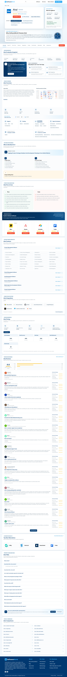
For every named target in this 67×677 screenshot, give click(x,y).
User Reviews (34, 45)
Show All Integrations (59, 311)
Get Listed (52, 661)
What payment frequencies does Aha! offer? (12, 579)
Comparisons (48, 45)
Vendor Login (52, 663)
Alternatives (40, 45)
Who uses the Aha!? (8, 599)
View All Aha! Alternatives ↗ (58, 535)
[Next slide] (62, 94)
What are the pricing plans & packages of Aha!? (13, 576)
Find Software (43, 661)
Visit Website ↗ (61, 45)
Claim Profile (21, 9)
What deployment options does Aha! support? (13, 602)
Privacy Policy (53, 675)
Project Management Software (28, 20)
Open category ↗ (58, 272)
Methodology (42, 665)
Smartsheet (42, 545)
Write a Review (51, 1)
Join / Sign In (58, 1)
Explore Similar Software (35, 16)
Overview (4, 45)
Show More (5, 99)
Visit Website (16, 16)
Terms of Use (59, 675)
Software (38, 1)
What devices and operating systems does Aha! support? (15, 606)
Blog (30, 663)
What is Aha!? (6, 560)
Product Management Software (16, 20)
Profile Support (59, 611)
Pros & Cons (14, 45)
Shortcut (26, 545)
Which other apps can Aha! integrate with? (12, 586)
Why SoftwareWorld (33, 661)
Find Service (42, 663)
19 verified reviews (23, 13)
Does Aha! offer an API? (8, 583)
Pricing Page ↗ (6, 332)
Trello (56, 545)
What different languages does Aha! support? (13, 596)
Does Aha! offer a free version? (10, 564)
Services (44, 1)
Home (6, 5)
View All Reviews (33, 530)
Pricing (29, 45)
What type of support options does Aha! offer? (13, 589)
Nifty (10, 545)
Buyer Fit (9, 45)
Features (19, 45)
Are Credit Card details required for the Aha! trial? (13, 573)
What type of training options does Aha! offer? (13, 593)
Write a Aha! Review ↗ (59, 356)
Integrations (24, 45)
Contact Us (31, 667)
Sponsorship (42, 667)
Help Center (31, 665)
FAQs (44, 45)
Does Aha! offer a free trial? (9, 569)
